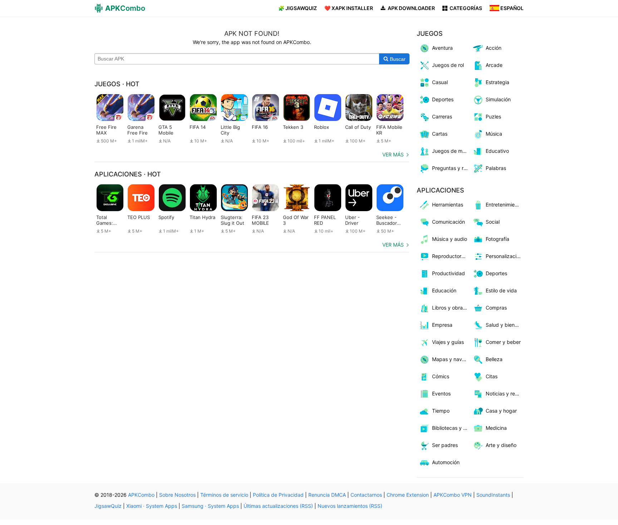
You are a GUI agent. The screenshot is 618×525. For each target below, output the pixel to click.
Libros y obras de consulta (451, 308)
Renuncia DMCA (327, 495)
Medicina (496, 428)
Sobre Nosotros (177, 495)
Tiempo (441, 411)
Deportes (442, 99)
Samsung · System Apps (210, 506)
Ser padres (445, 445)
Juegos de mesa (451, 151)
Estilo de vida (501, 290)
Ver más (393, 154)
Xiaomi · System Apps (151, 506)
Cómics (440, 376)
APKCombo (141, 495)
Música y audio (449, 239)
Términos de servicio (224, 495)
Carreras (442, 116)
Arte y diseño (501, 445)
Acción (493, 48)
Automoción (446, 462)
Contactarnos (366, 495)
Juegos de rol (448, 65)
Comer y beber (503, 342)
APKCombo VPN (452, 495)
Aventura (442, 48)
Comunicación (448, 222)
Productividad (448, 273)
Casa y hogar (501, 411)
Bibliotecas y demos (451, 428)
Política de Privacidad (278, 495)
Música (494, 134)
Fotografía (497, 239)
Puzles (493, 116)
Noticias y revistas (505, 393)
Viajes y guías (448, 342)
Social (493, 222)
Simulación (498, 99)
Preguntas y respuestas (451, 168)
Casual (440, 82)
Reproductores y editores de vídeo (451, 256)
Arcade (494, 65)
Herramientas (447, 204)
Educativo (497, 151)
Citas (491, 376)
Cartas (439, 134)
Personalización (504, 256)
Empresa (442, 325)
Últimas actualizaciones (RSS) (278, 506)
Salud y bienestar (505, 325)
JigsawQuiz (108, 506)
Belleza (494, 359)
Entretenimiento (504, 204)
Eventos (441, 393)
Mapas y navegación (451, 359)
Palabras (496, 168)
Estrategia (497, 82)
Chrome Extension (408, 495)
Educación (444, 290)
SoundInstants (493, 495)
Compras (496, 308)
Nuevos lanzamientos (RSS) (350, 506)
